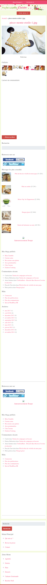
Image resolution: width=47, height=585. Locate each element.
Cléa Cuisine (9, 265)
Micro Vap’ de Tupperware (26, 199)
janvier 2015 (9, 327)
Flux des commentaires (12, 300)
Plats (6, 567)
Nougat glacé (26, 212)
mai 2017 (8, 311)
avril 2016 (8, 313)
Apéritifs (8, 559)
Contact (7, 547)
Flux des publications (11, 298)
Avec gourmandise (10, 263)
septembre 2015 (10, 320)
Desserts (7, 572)
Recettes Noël (9, 581)
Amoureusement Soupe (23, 240)
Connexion (8, 295)
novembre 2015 (9, 318)
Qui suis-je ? (9, 538)
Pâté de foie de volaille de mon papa (26, 174)
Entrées (7, 563)
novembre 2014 (9, 332)
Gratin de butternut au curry (26, 225)
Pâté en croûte (26, 186)
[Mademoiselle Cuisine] (23, 9)
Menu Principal (17, 2)
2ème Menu (23, 13)
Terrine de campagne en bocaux (22, 275)
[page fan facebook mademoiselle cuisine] (13, 161)
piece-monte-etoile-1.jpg (23, 22)
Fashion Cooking (10, 267)
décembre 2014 (9, 330)
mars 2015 (8, 325)
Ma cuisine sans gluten (12, 260)
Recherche (29, 2)
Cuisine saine (9, 258)
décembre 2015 (9, 315)
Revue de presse (10, 543)
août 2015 (8, 322)
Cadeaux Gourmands (11, 576)
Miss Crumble (9, 256)
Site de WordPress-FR (11, 303)
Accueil (4, 18)
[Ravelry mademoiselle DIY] (13, 166)
